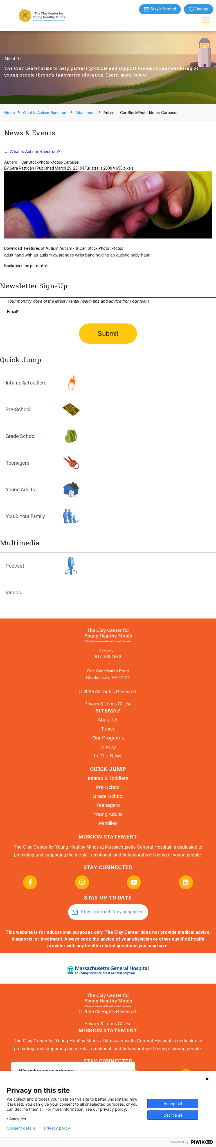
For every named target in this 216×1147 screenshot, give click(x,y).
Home (9, 112)
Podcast (15, 566)
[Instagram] (82, 882)
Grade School (20, 436)
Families (108, 823)
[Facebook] (30, 882)
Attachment (85, 112)
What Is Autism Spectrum (45, 112)
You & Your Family (25, 516)
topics (108, 729)
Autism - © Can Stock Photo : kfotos (91, 248)
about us (108, 720)
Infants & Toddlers (26, 383)
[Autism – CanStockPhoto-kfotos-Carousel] (108, 205)
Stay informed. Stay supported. (113, 912)
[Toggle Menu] (205, 20)
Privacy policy (57, 1128)
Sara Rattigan (22, 168)
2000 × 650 (113, 168)
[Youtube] (134, 882)
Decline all (172, 1115)
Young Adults (20, 489)
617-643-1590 (108, 656)
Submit (108, 333)
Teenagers (18, 463)
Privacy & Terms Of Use (108, 703)
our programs (108, 738)
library (108, 747)
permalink (39, 266)
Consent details (21, 1128)
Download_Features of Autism (31, 248)
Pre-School (18, 409)
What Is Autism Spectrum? (32, 151)
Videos (13, 592)
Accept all (173, 1103)
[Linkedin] (186, 882)
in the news (108, 756)
